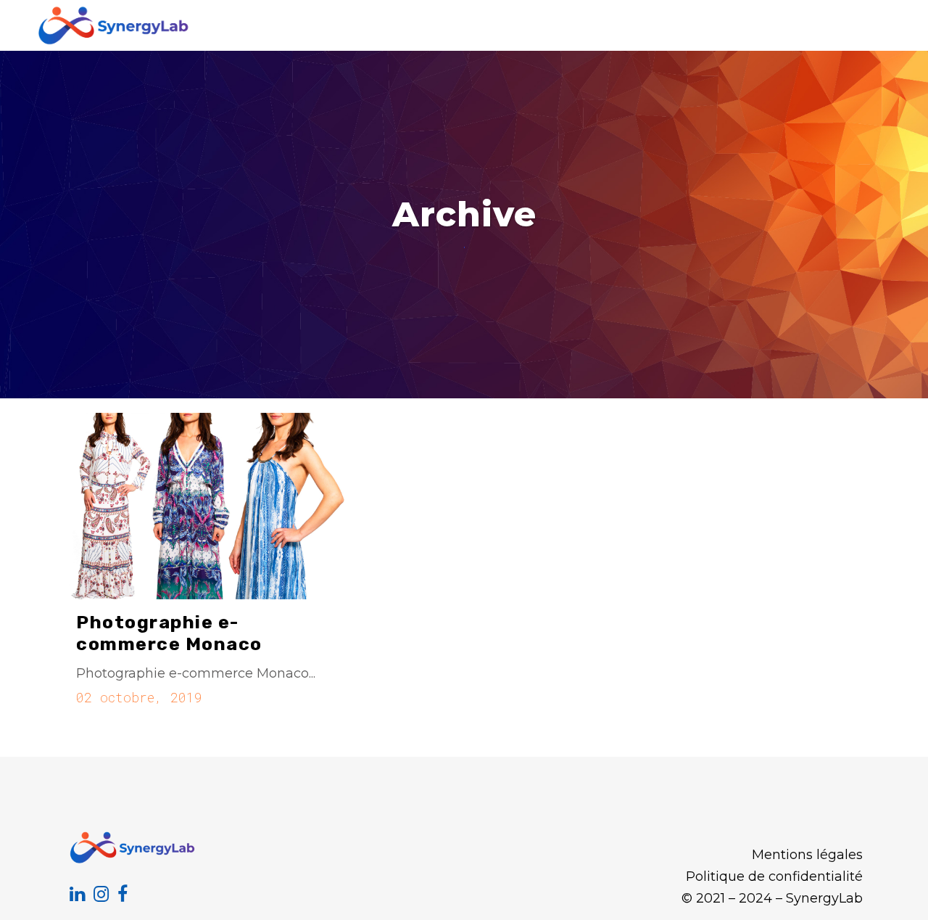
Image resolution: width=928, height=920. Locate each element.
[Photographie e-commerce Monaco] (205, 506)
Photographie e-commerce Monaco (169, 633)
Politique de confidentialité (774, 876)
